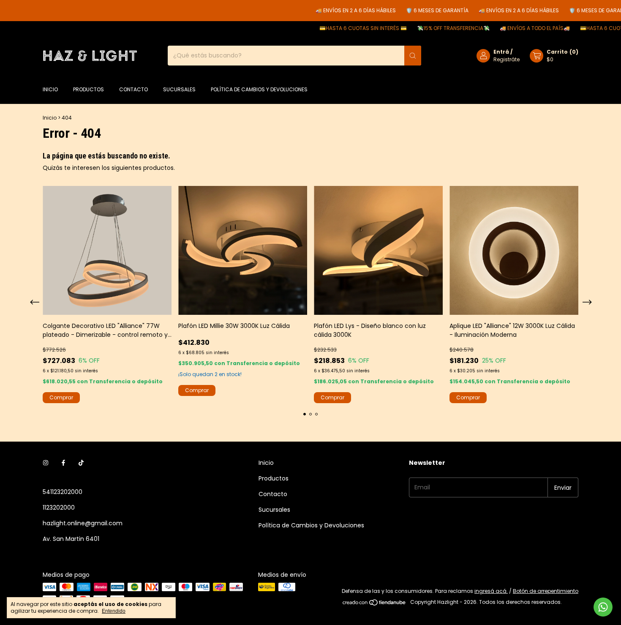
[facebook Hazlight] (63, 463)
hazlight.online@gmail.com (83, 523)
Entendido (113, 611)
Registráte (506, 59)
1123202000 (59, 507)
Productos (88, 89)
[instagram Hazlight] (46, 463)
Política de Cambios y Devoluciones (259, 89)
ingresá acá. (491, 591)
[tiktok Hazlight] (81, 463)
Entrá (501, 51)
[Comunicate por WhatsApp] (603, 607)
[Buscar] (412, 56)
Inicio (50, 89)
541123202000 (62, 492)
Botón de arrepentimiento (545, 591)
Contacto (133, 89)
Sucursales (179, 89)
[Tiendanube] (374, 604)
